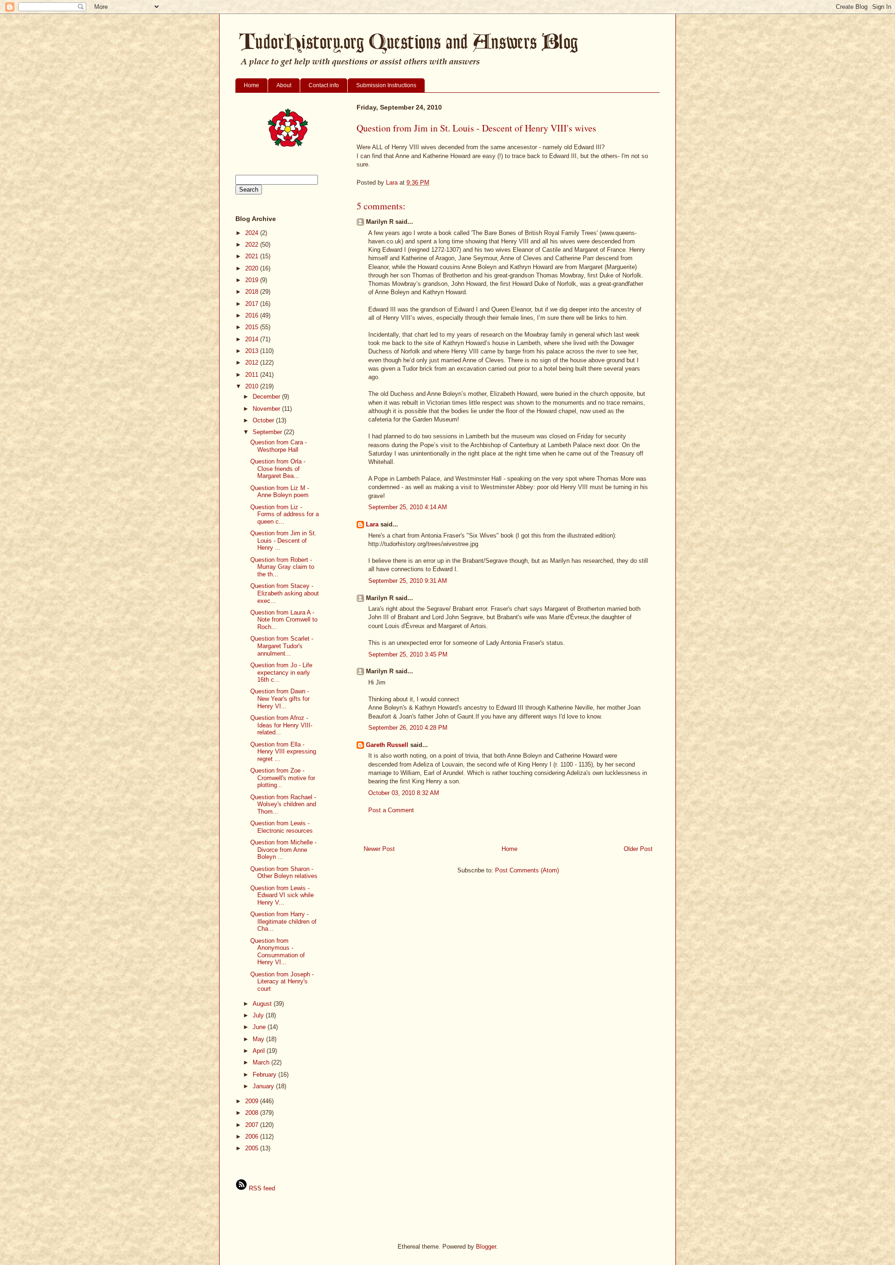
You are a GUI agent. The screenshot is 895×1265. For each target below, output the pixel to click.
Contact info (324, 85)
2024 (252, 232)
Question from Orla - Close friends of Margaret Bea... (277, 468)
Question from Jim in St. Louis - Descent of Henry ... (283, 540)
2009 (252, 1101)
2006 (252, 1136)
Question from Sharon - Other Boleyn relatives (283, 872)
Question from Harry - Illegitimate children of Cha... (283, 921)
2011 (252, 374)
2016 (252, 315)
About (283, 85)
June (260, 1026)
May (259, 1039)
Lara (372, 524)
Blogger (486, 1246)
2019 (252, 280)
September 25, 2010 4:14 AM (407, 507)
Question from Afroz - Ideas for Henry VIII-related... (281, 725)
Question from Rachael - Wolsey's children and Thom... (283, 804)
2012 (252, 362)
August (263, 1003)
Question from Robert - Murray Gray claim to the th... (282, 567)
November (267, 408)
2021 (252, 256)
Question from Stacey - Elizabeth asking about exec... (284, 593)
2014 (252, 339)
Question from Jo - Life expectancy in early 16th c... (281, 672)
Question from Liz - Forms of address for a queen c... (284, 514)
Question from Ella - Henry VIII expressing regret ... (283, 751)
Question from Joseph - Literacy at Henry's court (282, 981)
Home (251, 85)
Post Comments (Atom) (527, 870)
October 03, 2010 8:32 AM (403, 792)
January (264, 1086)
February (265, 1074)
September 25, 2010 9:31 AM (407, 580)
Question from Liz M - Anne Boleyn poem (279, 491)
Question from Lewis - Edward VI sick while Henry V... (282, 895)
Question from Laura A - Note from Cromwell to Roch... (283, 619)
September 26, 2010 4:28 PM (408, 727)
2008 (252, 1112)
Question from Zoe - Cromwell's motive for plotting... (282, 777)
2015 (252, 327)
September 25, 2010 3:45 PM (408, 654)
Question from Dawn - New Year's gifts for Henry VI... (280, 698)
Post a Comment (391, 810)
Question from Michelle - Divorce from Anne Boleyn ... (283, 849)
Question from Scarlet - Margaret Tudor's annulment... (281, 646)
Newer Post (379, 848)
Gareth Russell (387, 744)
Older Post (638, 848)
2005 (252, 1148)
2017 (252, 303)
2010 (252, 386)
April (260, 1050)
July (259, 1015)
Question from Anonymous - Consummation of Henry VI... (277, 951)
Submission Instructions (386, 85)
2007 (252, 1124)
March (262, 1062)
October (264, 420)
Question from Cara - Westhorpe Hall (278, 446)
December (267, 396)
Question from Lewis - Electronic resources (281, 827)
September (268, 432)
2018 (252, 291)
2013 (252, 350)
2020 (252, 268)
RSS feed (261, 1188)
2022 (252, 244)
